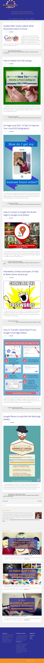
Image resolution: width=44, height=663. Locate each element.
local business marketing (18, 204)
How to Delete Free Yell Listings (17, 60)
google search (27, 51)
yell (40, 117)
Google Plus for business (33, 262)
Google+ (11, 519)
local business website (32, 51)
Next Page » (40, 501)
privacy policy (18, 641)
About (31, 637)
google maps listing (15, 262)
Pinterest (20, 519)
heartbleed (39, 322)
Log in (33, 660)
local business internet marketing (16, 50)
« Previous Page (5, 501)
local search (37, 117)
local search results (36, 204)
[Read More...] (27, 558)
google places (35, 322)
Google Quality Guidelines (20, 51)
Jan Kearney (4, 633)
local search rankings (29, 204)
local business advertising (21, 117)
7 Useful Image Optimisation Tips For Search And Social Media (17, 555)
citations (10, 117)
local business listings (28, 117)
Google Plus (10, 261)
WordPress (29, 660)
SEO (40, 204)
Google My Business (22, 262)
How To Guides (14, 117)
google (15, 51)
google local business (29, 322)
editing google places (11, 495)
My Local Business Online (22, 4)
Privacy (31, 638)
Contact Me (32, 635)
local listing (33, 117)
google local (12, 204)
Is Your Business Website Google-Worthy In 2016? (14, 616)
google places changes (30, 495)
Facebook (16, 519)
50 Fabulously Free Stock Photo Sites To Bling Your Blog (16, 586)
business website (10, 51)
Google (9, 50)
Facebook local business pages (20, 322)
